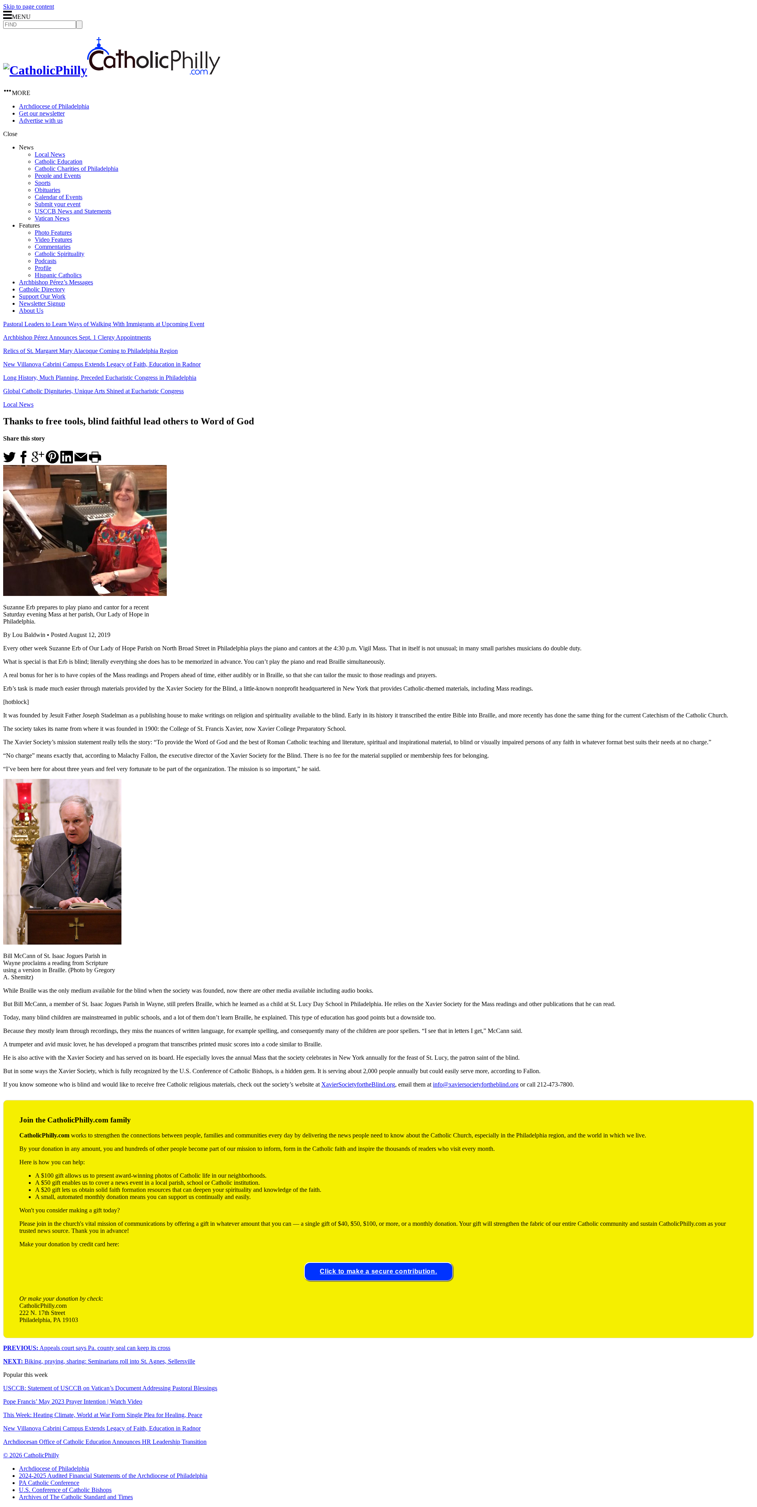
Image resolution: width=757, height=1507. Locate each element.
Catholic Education (58, 161)
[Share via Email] (81, 461)
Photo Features (53, 232)
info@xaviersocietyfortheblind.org (475, 1084)
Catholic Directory (42, 289)
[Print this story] (95, 461)
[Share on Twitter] (9, 461)
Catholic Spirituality (59, 253)
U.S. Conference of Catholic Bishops (65, 1489)
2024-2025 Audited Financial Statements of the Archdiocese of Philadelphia (113, 1475)
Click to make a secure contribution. (378, 1271)
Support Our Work (42, 296)
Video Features (53, 239)
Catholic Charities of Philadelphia (76, 168)
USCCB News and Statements (73, 211)
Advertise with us (41, 120)
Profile (43, 268)
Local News (50, 154)
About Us (31, 310)
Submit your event (57, 204)
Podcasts (45, 261)
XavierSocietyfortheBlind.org (358, 1084)
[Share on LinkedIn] (66, 461)
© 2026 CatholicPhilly (31, 1455)
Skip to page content (28, 6)
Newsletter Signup (42, 303)
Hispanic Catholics (58, 275)
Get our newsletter (42, 113)
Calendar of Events (58, 197)
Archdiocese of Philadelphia (54, 106)
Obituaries (47, 190)
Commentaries (53, 246)
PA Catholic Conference (49, 1482)
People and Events (58, 175)
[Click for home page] (111, 70)
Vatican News (52, 218)
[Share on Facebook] (23, 461)
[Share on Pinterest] (52, 461)
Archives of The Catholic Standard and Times (76, 1497)
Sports (42, 182)
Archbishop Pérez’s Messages (56, 282)
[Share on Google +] (38, 461)
